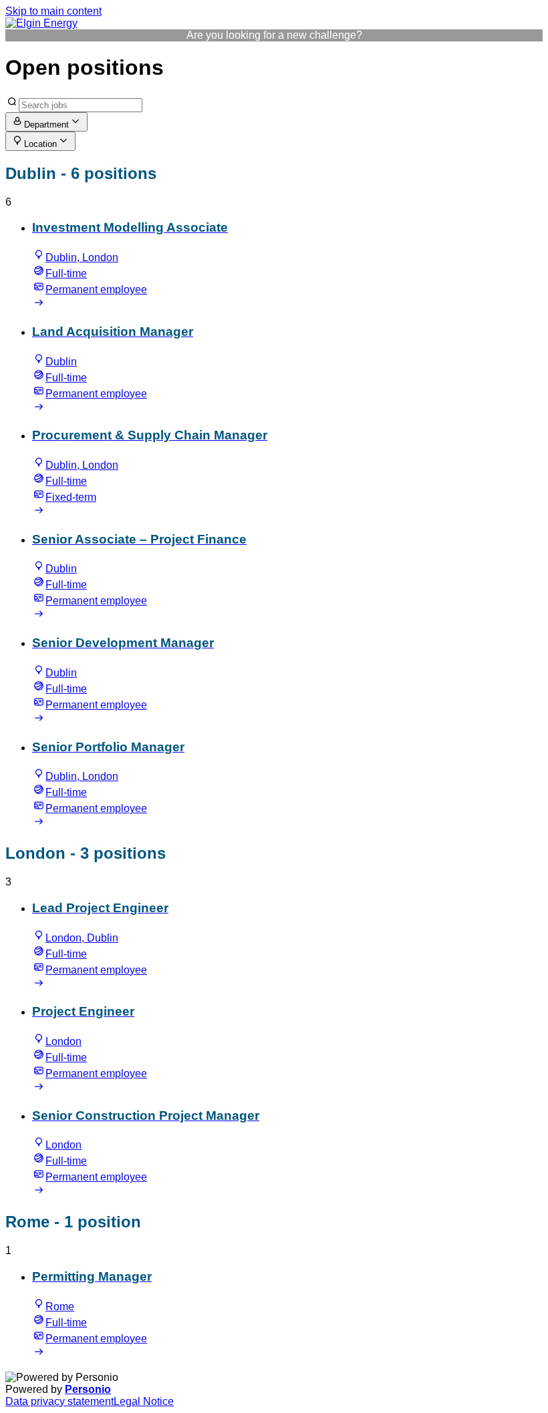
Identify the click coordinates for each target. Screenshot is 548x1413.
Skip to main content (53, 11)
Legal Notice (144, 1401)
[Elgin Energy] (41, 23)
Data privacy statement (59, 1401)
